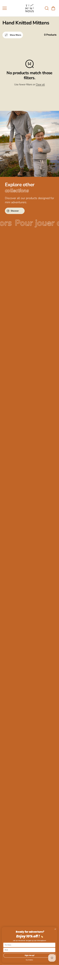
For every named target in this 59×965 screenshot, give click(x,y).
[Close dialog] (55, 929)
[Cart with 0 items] (53, 8)
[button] (53, 8)
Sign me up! (30, 955)
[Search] (46, 8)
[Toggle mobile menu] (11, 8)
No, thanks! (29, 960)
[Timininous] (29, 8)
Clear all (40, 84)
